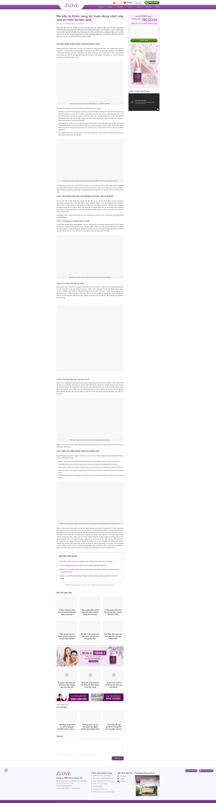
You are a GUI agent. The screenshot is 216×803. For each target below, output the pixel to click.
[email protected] (66, 785)
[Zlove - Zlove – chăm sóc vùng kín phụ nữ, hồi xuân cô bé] (71, 7)
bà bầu (97, 585)
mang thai (102, 585)
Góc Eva (139, 7)
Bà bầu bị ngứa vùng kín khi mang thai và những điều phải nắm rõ (83, 565)
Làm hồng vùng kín (76, 585)
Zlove (91, 532)
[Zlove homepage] (90, 338)
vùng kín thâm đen (109, 585)
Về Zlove (110, 7)
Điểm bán (148, 7)
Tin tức (130, 7)
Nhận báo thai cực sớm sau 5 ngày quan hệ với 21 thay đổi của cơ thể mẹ (86, 561)
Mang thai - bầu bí (86, 585)
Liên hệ (157, 7)
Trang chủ (101, 7)
